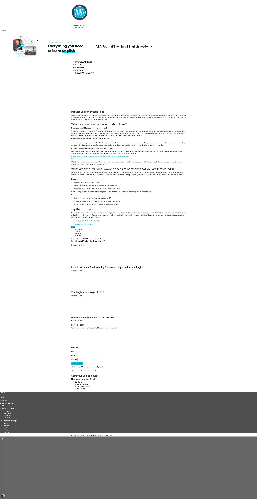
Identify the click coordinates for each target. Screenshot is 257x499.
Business (7, 418)
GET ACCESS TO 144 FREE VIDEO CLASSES (86, 221)
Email (73, 355)
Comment (74, 347)
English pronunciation (82, 384)
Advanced (7, 416)
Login (2, 397)
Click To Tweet (76, 159)
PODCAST (79, 70)
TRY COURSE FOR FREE (79, 26)
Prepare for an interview (83, 386)
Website (74, 359)
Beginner (7, 411)
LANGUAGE (80, 65)
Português (7, 428)
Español (6, 423)
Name (73, 351)
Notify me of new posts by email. (84, 371)
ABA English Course (6, 403)
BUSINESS (79, 67)
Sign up (2, 395)
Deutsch (6, 432)
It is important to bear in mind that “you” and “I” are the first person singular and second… (100, 157)
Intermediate (8, 413)
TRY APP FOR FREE (77, 28)
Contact (2, 405)
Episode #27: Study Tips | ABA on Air (86, 239)
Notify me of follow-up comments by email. (88, 367)
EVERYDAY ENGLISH (84, 62)
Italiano (6, 426)
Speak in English (80, 388)
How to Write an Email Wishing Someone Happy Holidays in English (107, 267)
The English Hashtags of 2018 (87, 292)
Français (7, 430)
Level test (78, 382)
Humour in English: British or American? (92, 317)
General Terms (108, 435)
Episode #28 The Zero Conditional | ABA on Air (88, 241)
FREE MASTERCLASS (84, 73)
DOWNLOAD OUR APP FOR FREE (83, 224)
